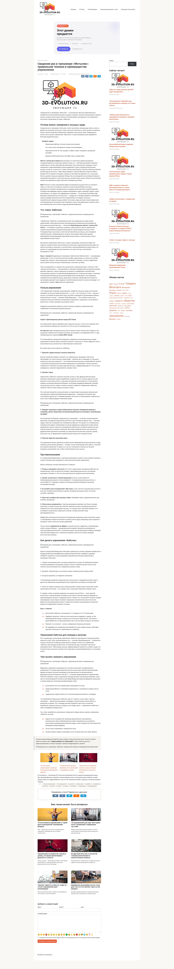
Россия (119, 290)
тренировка (92, 786)
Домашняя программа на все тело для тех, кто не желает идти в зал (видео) (85, 887)
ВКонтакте (115, 287)
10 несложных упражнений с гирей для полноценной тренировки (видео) (52, 824)
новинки (111, 301)
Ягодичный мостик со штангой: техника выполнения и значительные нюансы (84, 856)
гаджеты (111, 295)
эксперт (118, 319)
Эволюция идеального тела (109, 9)
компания (126, 297)
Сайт (82, 907)
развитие (97, 784)
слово (46, 786)
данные (116, 295)
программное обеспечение (116, 308)
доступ (72, 784)
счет (59, 786)
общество (129, 300)
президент (123, 303)
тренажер (83, 786)
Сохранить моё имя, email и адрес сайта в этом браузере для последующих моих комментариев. (70, 937)
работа (89, 784)
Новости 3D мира (114, 94)
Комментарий (42, 913)
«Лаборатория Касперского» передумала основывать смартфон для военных (121, 117)
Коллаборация (92, 9)
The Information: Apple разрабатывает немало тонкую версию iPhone (120, 174)
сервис (123, 310)
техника (73, 786)
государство (62, 784)
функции (112, 319)
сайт (118, 310)
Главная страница (42, 60)
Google (116, 284)
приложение (130, 303)
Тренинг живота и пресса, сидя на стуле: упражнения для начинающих (52, 887)
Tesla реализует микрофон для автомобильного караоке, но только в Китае (122, 103)
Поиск (111, 60)
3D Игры (82, 9)
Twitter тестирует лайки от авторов (122, 240)
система (129, 310)
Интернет (126, 287)
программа (127, 306)
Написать (65, 49)
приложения (113, 306)
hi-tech (121, 284)
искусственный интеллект (116, 297)
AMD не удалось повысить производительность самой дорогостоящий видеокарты (119, 187)
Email (61, 907)
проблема (120, 305)
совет (53, 786)
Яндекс (113, 293)
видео (124, 293)
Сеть (127, 290)
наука (131, 297)
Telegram (130, 283)
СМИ (123, 290)
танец (66, 786)
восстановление (50, 784)
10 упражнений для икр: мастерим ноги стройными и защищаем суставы (85, 824)
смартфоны (116, 313)
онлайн (111, 303)
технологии (116, 315)
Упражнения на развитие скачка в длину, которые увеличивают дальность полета (52, 856)
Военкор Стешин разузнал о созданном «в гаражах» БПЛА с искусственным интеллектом (120, 228)
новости (119, 301)
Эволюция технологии (128, 9)
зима (126, 295)
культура (80, 784)
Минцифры (112, 290)
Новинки (73, 9)
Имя (40, 907)
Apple (111, 284)
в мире (129, 293)
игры (130, 295)
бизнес (119, 293)
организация (117, 303)
